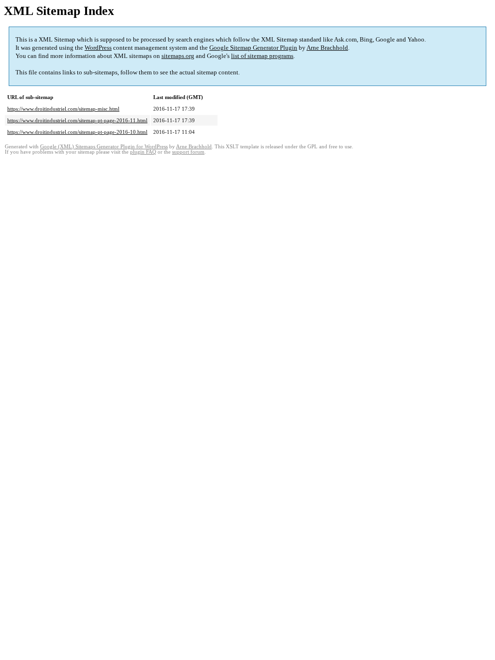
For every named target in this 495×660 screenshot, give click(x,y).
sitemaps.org (177, 55)
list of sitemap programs (262, 55)
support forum (188, 152)
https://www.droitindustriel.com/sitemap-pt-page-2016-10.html (77, 132)
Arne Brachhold (327, 47)
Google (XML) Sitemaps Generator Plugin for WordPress (104, 146)
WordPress (98, 47)
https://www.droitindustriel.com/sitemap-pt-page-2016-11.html (77, 120)
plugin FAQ (143, 152)
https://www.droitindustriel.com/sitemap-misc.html (63, 109)
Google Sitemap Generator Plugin (253, 47)
